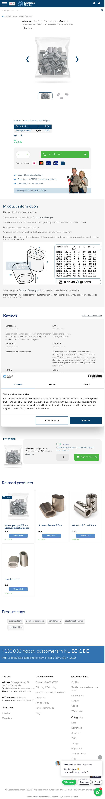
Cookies (75, 682)
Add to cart (55, 154)
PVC (74, 738)
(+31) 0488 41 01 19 (64, 658)
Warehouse (77, 711)
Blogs (38, 713)
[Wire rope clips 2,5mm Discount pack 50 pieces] (18, 506)
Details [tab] (52, 384)
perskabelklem (15, 621)
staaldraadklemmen (74, 621)
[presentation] (28, 60)
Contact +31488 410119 (47, 682)
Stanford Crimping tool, (30, 290)
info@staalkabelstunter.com (27, 658)
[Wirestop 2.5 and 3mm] (85, 506)
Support (75, 701)
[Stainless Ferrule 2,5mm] (52, 506)
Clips (74, 723)
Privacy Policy (42, 703)
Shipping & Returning (46, 687)
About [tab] (87, 384)
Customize (50, 420)
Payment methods (45, 708)
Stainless (76, 733)
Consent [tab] (18, 384)
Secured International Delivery (18, 17)
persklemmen (55, 621)
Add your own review (92, 316)
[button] (45, 95)
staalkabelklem (16, 627)
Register (6, 713)
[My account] (94, 3)
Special (75, 706)
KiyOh (37, 797)
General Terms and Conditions (50, 693)
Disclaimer (41, 698)
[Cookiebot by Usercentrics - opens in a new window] (90, 376)
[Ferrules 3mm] (18, 560)
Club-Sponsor (78, 696)
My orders (7, 718)
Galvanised (77, 728)
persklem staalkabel (35, 621)
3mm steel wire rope (43, 218)
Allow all (85, 420)
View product (18, 535)
